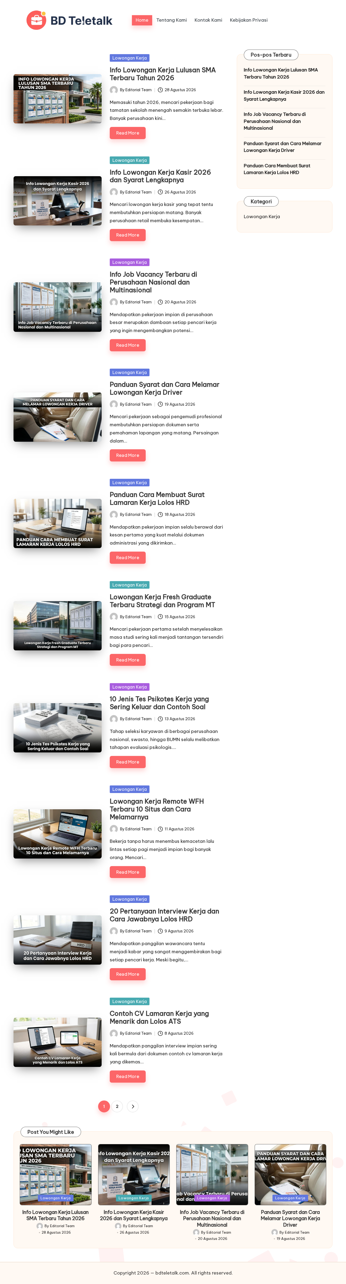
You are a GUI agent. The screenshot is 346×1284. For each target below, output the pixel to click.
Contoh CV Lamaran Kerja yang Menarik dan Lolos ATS (159, 1017)
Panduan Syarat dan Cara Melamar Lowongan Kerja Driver (164, 388)
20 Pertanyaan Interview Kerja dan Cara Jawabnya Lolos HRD (164, 915)
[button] (133, 1106)
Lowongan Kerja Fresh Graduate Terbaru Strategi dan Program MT (162, 601)
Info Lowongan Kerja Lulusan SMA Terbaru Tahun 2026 (163, 74)
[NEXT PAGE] (133, 1106)
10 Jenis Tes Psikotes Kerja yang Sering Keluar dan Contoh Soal (159, 703)
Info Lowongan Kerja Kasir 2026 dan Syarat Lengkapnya (160, 176)
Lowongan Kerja (129, 58)
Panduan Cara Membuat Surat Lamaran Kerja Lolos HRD (157, 498)
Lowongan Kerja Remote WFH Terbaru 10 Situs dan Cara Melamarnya (157, 809)
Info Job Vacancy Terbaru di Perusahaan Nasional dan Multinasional (153, 282)
